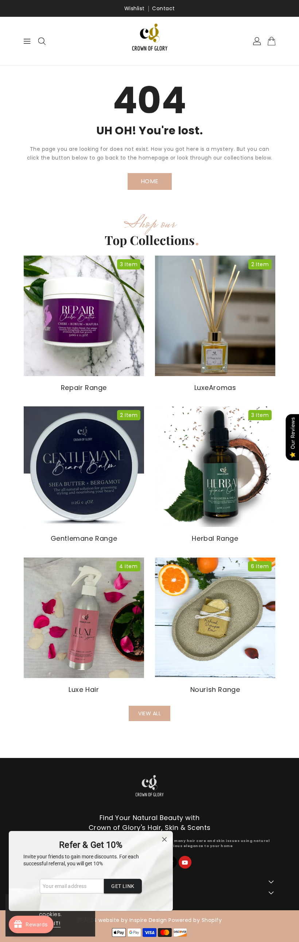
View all (149, 713)
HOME (150, 181)
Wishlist (134, 8)
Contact (163, 8)
